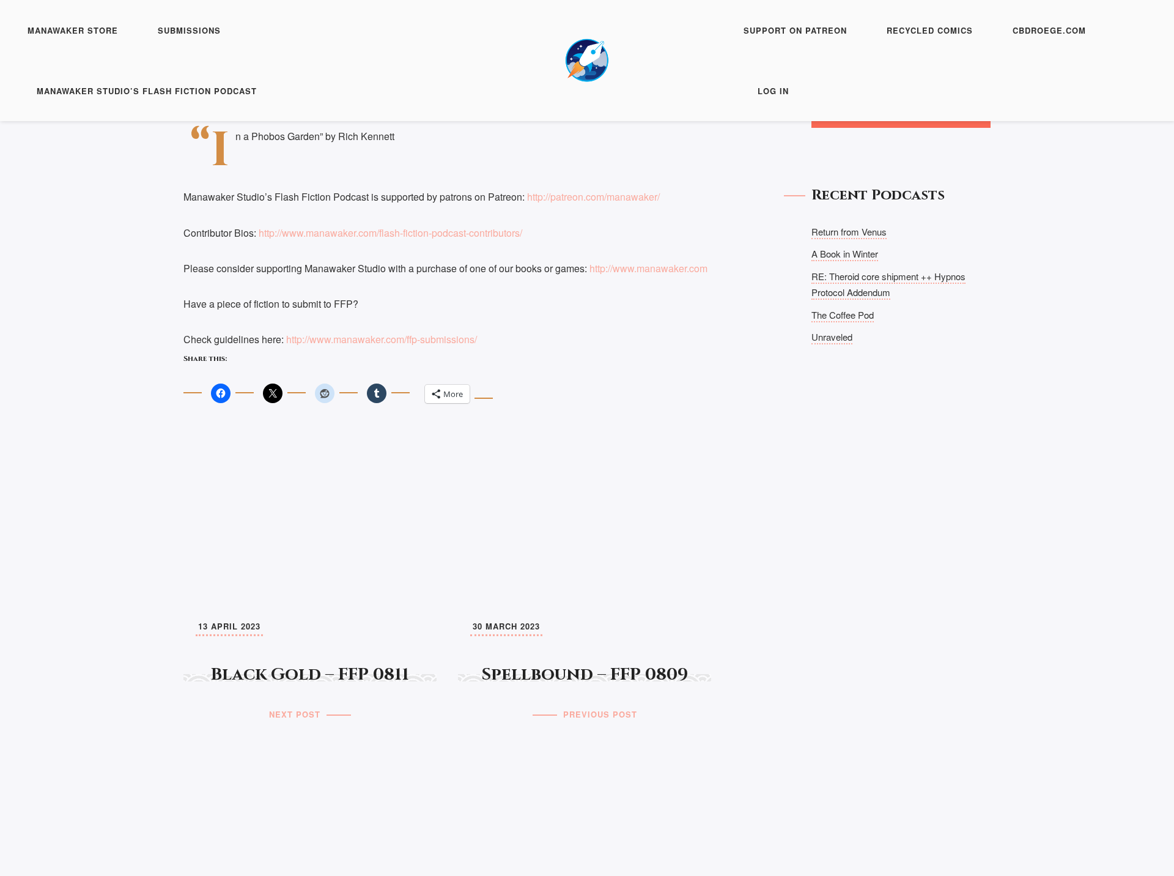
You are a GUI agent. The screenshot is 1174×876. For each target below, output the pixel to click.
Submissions (189, 30)
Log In (773, 91)
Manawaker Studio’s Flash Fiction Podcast (147, 91)
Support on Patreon (795, 30)
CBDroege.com (1049, 30)
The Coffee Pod (842, 314)
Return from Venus (849, 231)
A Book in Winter (844, 253)
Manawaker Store (73, 30)
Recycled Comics (930, 30)
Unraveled (831, 336)
